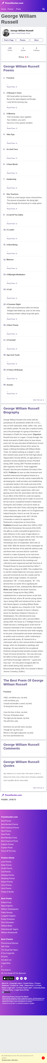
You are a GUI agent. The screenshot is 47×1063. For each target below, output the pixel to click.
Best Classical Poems (10, 828)
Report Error (29, 985)
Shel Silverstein (7, 922)
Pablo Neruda (6, 912)
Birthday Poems (7, 875)
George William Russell (21, 31)
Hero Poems (6, 888)
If (1, 967)
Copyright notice (16, 983)
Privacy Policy (8, 990)
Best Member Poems (9, 824)
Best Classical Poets (9, 841)
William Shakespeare (9, 909)
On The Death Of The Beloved (13, 973)
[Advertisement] (23, 1039)
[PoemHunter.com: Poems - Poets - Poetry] (12, 3)
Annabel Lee (6, 960)
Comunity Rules (39, 988)
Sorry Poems (6, 885)
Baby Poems (6, 865)
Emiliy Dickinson (8, 919)
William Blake (6, 926)
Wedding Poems (8, 878)
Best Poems (6, 821)
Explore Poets (7, 848)
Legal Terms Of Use (22, 990)
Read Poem (11, 87)
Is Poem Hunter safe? (24, 988)
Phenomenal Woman (9, 943)
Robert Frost (6, 902)
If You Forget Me (7, 953)
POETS (13, 800)
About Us (5, 983)
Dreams (4, 957)
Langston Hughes (8, 916)
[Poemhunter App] (8, 978)
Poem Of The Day (8, 851)
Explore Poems (7, 844)
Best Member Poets (9, 838)
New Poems (6, 831)
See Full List (37, 400)
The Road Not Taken (9, 950)
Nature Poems (7, 882)
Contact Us (14, 985)
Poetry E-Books (7, 892)
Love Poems (6, 862)
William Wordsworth (9, 933)
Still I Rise (5, 946)
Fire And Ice (6, 970)
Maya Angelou (7, 906)
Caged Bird (5, 963)
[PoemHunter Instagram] (25, 978)
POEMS (4, 800)
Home (3, 9)
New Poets (5, 834)
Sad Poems (6, 872)
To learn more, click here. (10, 1060)
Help (21, 985)
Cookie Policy (28, 983)
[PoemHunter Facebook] (17, 978)
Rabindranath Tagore (9, 929)
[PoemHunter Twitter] (21, 978)
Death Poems (6, 868)
